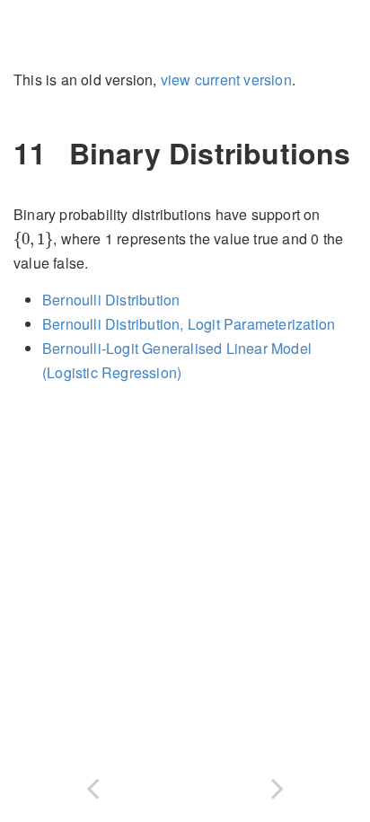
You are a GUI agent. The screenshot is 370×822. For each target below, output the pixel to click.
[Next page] (277, 784)
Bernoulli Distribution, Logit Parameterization (188, 324)
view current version (226, 79)
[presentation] (33, 240)
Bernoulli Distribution (111, 299)
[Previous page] (92, 784)
